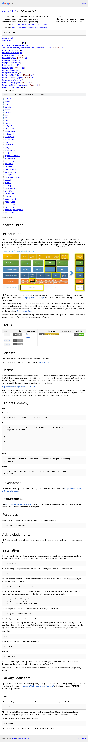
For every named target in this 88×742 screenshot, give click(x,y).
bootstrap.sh (10, 161)
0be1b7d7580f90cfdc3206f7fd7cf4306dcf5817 (30, 27)
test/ (7, 120)
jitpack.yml (9, 185)
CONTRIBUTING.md (12, 177)
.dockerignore (10, 131)
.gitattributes (9, 145)
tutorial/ (8, 123)
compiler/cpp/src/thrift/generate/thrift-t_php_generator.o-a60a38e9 (27, 48)
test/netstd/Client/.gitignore (12, 75)
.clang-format (10, 128)
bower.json (9, 164)
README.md (10, 207)
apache (5, 11)
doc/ (6, 115)
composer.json (10, 172)
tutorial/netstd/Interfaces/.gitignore (15, 85)
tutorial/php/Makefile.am (11, 87)
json (84, 738)
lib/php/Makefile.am (9, 62)
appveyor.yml (10, 158)
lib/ (6, 118)
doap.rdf (8, 180)
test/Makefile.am (8, 70)
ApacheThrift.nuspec (12, 156)
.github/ (8, 99)
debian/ (8, 112)
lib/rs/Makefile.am (8, 65)
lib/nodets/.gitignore (9, 55)
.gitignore (5, 38)
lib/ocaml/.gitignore (9, 58)
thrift (14, 11)
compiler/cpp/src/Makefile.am (13, 45)
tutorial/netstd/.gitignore (11, 82)
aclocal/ (8, 101)
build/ (7, 104)
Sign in (83, 4)
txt (78, 738)
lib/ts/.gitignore (7, 68)
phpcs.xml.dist (10, 204)
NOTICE (8, 196)
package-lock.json (11, 199)
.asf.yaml (8, 126)
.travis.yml (8, 153)
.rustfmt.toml (10, 150)
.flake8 (7, 142)
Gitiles (14, 738)
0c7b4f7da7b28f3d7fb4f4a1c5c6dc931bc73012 (30, 24)
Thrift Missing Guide (24, 311)
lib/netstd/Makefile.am (10, 53)
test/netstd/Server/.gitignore (12, 77)
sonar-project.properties (14, 210)
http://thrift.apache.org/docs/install (18, 504)
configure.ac (9, 174)
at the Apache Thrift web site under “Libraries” (37, 686)
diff (52, 27)
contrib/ (8, 110)
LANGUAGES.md (11, 188)
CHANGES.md (10, 166)
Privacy (20, 738)
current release (43, 362)
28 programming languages (34, 297)
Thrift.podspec (10, 212)
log (58, 16)
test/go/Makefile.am (9, 72)
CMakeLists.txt (10, 169)
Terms (26, 738)
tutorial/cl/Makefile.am (10, 80)
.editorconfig (9, 134)
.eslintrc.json (9, 139)
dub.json (8, 183)
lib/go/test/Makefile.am (10, 50)
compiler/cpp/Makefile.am (12, 43)
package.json (10, 202)
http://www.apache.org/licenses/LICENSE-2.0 (18, 387)
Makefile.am (6, 40)
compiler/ (8, 107)
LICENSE (8, 191)
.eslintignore (9, 137)
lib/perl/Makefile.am (9, 60)
